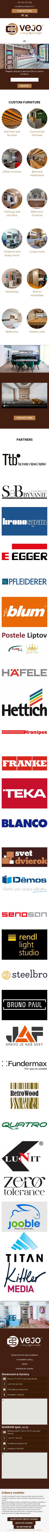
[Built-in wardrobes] (37, 278)
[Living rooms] (37, 238)
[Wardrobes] (12, 278)
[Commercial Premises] (37, 118)
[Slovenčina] (23, 15)
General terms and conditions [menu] (24, 1355)
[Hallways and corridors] (12, 198)
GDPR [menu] (24, 1364)
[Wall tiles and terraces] (12, 118)
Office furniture (12, 171)
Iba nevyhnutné (24, 1527)
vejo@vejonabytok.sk (24, 6)
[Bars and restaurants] (37, 158)
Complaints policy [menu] (25, 1359)
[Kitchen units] (37, 318)
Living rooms (37, 251)
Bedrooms (12, 331)
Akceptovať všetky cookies (24, 1519)
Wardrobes (12, 291)
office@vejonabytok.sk (18, 1389)
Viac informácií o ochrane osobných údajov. (25, 1530)
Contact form (24, 11)
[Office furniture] (12, 158)
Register (24, 86)
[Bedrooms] (12, 318)
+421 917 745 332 (15, 1438)
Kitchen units (37, 331)
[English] (26, 15)
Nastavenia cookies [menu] (24, 1368)
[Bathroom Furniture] (37, 198)
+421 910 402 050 (24, 2)
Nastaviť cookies (24, 1523)
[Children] (12, 238)
